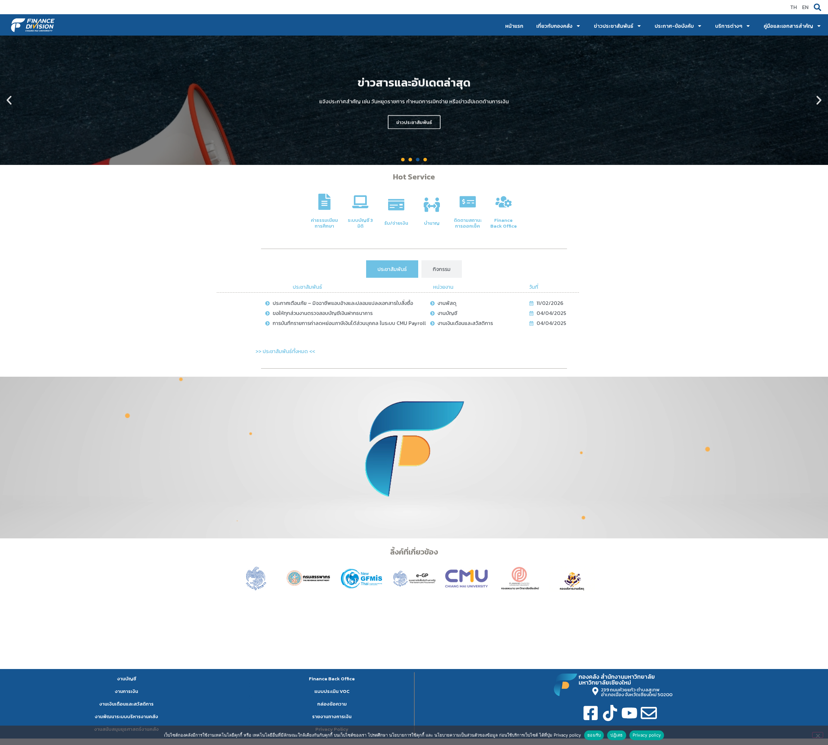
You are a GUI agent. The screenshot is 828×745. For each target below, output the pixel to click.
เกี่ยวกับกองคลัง (554, 26)
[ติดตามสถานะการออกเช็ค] (468, 202)
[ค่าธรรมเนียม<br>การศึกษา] (324, 202)
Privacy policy (647, 735)
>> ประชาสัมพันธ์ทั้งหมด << (285, 351)
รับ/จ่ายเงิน (396, 223)
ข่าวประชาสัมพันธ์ (613, 26)
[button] (9, 100)
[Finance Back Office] (504, 202)
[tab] (392, 269)
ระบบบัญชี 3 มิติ (360, 223)
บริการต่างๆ (728, 26)
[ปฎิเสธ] (817, 735)
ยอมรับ (594, 735)
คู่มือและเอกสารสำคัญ (788, 26)
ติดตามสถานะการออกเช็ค (468, 223)
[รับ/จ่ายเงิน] (396, 205)
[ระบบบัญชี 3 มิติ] (360, 202)
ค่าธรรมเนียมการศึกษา (324, 223)
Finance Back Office (503, 223)
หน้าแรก (514, 26)
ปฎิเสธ (616, 735)
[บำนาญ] (432, 205)
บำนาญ (432, 223)
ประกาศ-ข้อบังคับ (674, 26)
